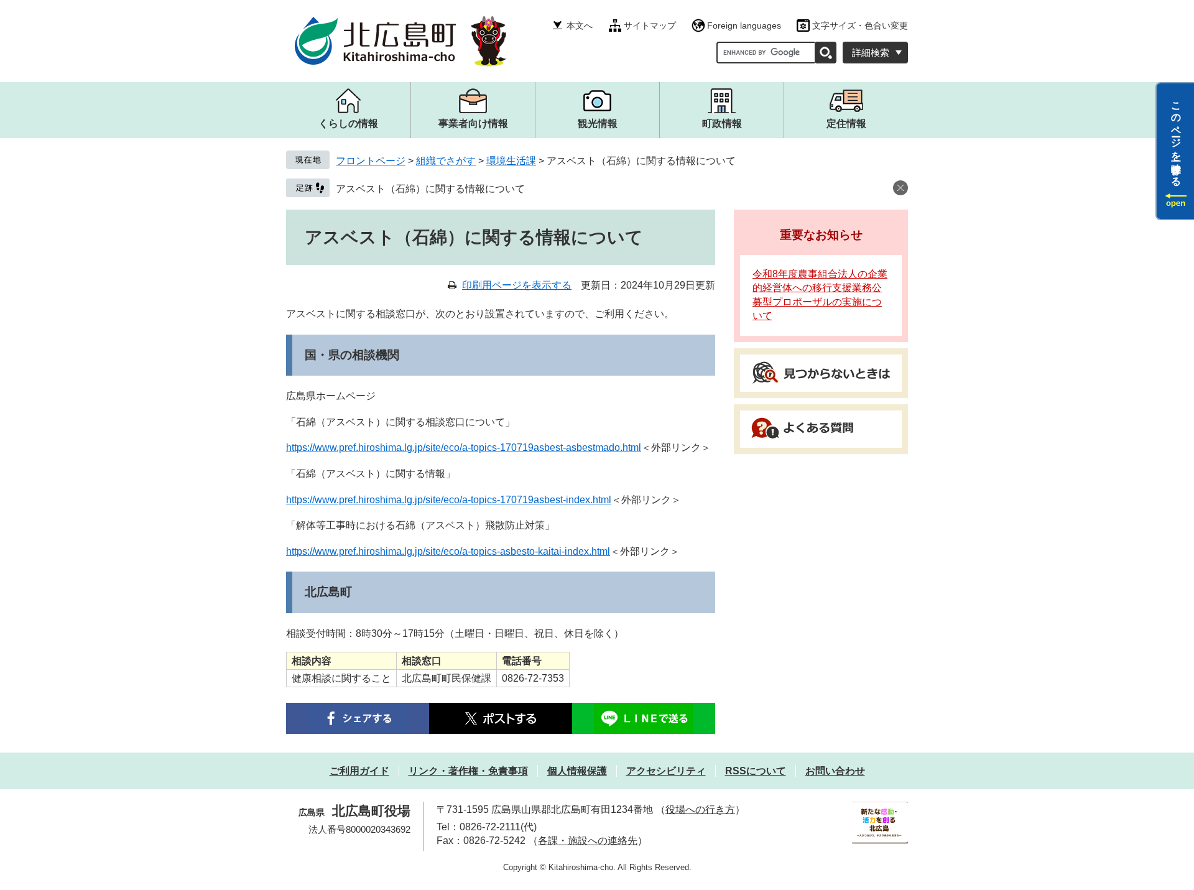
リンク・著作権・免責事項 (468, 771)
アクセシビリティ (666, 771)
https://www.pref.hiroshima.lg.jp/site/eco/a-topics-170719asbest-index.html (448, 499)
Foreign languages (744, 25)
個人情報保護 (577, 771)
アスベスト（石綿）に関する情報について (430, 188)
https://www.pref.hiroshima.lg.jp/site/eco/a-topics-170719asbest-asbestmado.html (463, 447)
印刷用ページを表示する (517, 285)
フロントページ (370, 160)
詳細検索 (870, 52)
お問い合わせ (835, 771)
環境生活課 (511, 160)
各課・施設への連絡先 (587, 840)
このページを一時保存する (1176, 139)
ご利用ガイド (359, 771)
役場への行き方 (700, 809)
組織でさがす (446, 160)
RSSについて (755, 771)
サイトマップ (650, 25)
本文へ (580, 25)
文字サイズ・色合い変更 (860, 25)
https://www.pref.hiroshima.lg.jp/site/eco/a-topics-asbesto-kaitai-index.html (448, 551)
